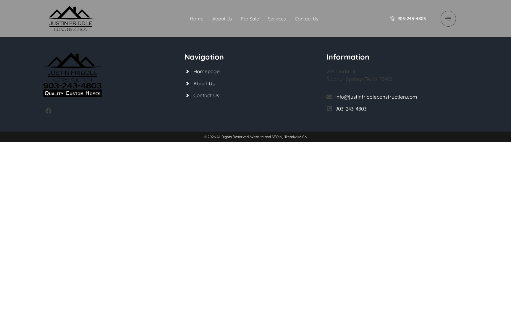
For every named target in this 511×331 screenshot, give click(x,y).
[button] (448, 19)
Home (196, 19)
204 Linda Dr (341, 71)
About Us (222, 19)
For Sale (250, 19)
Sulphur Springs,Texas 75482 (359, 79)
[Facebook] (48, 111)
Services (277, 19)
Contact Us (306, 19)
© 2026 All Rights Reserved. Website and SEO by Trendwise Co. (255, 137)
